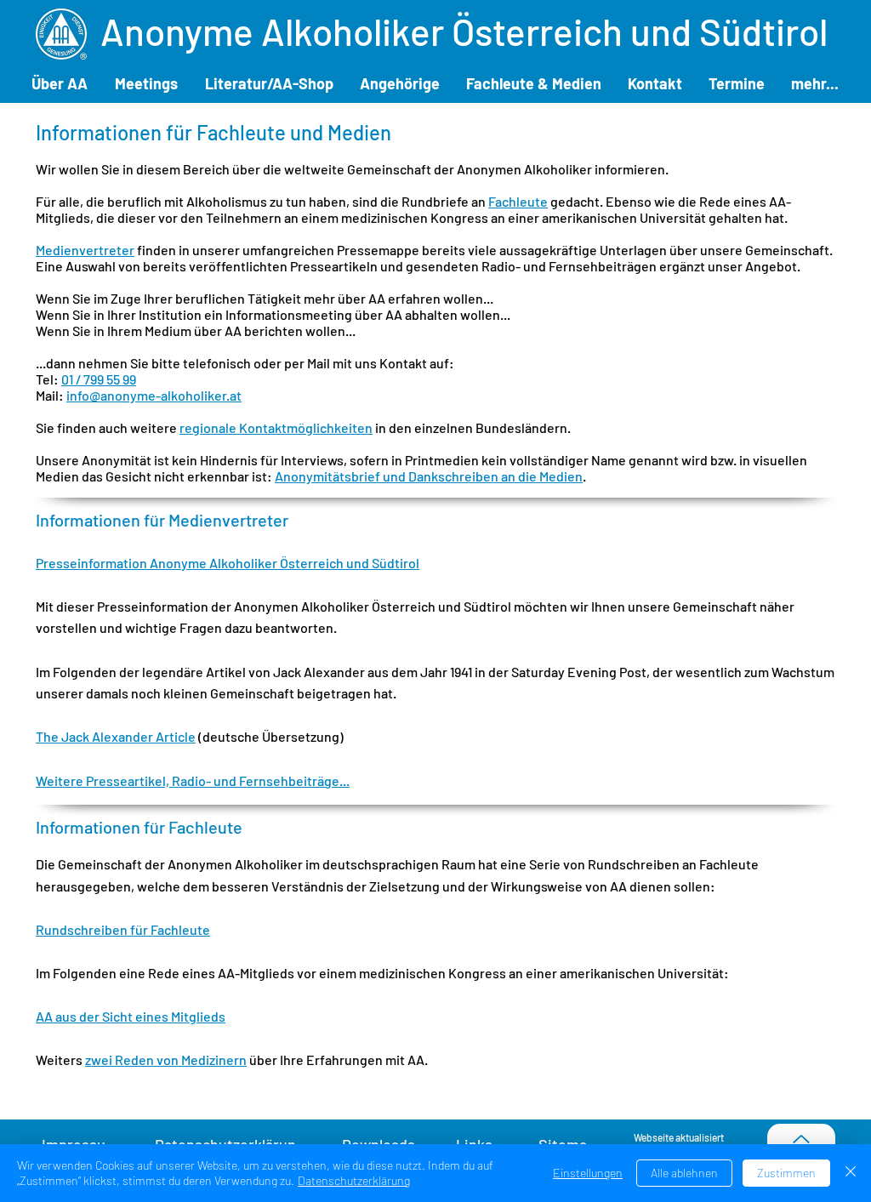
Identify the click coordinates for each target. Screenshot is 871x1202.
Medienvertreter (85, 250)
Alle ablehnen (684, 1172)
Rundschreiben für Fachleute (123, 929)
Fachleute (518, 201)
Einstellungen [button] (588, 1172)
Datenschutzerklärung (354, 1180)
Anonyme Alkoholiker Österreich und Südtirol (464, 31)
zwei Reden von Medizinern (166, 1059)
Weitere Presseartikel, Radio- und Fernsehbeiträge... (193, 780)
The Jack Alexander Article (116, 736)
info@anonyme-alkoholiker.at (154, 395)
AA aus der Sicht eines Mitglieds (130, 1016)
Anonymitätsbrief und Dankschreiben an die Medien (429, 476)
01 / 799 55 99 (98, 379)
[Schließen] (850, 1173)
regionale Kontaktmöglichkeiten (276, 427)
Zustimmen (786, 1172)
